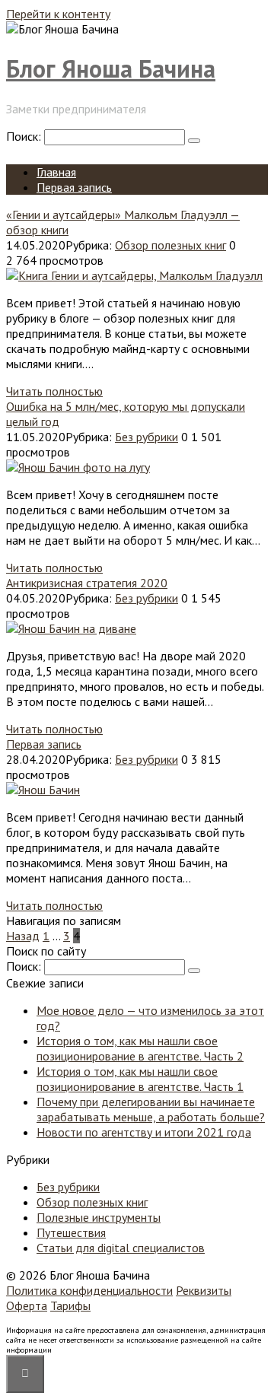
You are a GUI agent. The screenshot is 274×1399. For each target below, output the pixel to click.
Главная (56, 172)
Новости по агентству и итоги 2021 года (144, 1132)
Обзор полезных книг (170, 245)
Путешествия (71, 1232)
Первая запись (74, 187)
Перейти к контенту (58, 13)
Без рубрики (146, 436)
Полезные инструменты (99, 1217)
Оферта (26, 1305)
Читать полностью (54, 391)
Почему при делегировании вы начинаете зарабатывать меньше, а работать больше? (151, 1109)
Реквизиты (203, 1290)
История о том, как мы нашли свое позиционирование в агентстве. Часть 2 (140, 1048)
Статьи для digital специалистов (121, 1247)
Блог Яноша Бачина (110, 68)
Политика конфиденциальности (89, 1290)
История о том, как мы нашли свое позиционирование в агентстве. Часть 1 (140, 1079)
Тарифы (70, 1305)
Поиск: (25, 136)
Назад (23, 935)
